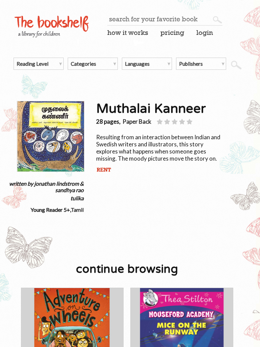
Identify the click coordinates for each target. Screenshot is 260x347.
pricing (172, 33)
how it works (127, 33)
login (204, 33)
